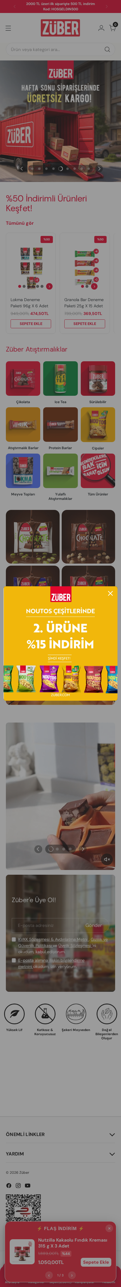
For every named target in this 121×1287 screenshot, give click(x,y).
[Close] (110, 593)
